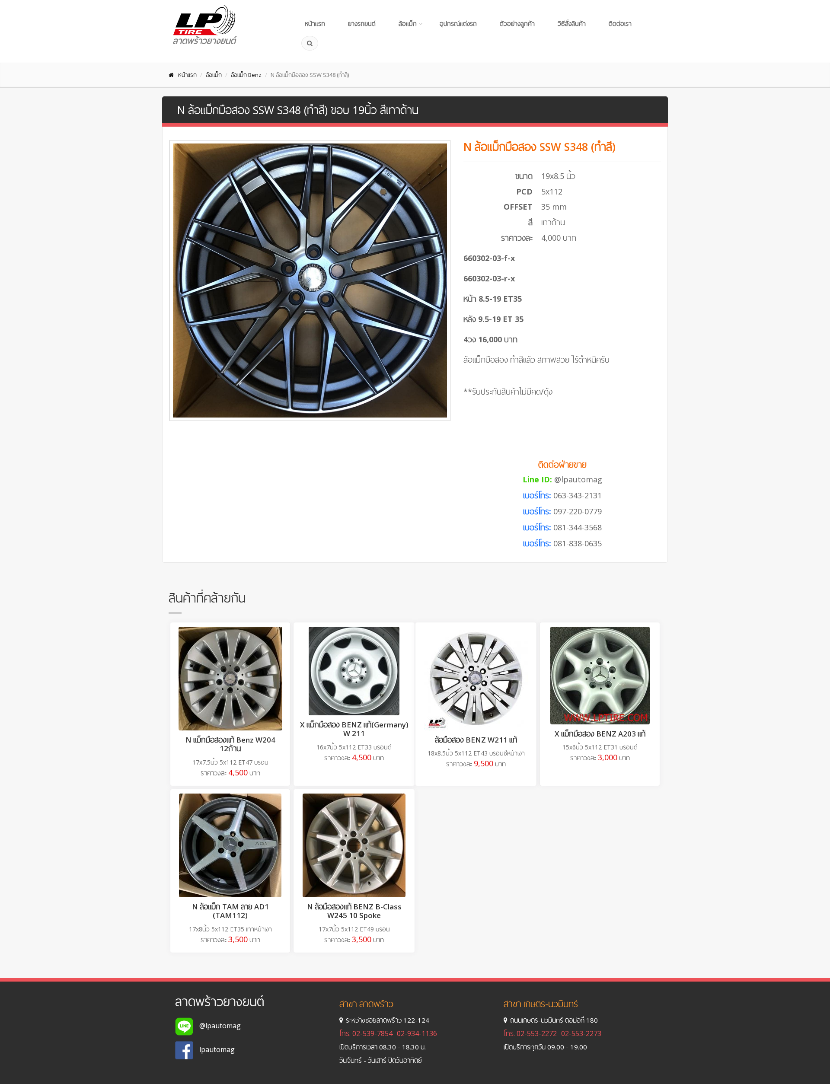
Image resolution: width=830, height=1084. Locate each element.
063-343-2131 (577, 495)
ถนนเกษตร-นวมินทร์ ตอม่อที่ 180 (554, 1020)
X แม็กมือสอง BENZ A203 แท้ (600, 734)
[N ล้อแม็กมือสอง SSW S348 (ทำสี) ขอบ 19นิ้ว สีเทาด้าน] (309, 280)
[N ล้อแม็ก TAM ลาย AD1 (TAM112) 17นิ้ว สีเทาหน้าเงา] (230, 845)
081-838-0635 (577, 543)
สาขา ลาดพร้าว (366, 1004)
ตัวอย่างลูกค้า (517, 23)
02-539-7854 (372, 1033)
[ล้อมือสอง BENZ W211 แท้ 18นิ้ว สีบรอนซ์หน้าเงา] (476, 678)
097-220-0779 (577, 511)
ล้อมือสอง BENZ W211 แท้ (476, 740)
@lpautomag (578, 479)
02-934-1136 (417, 1033)
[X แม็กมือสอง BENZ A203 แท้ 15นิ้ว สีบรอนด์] (599, 675)
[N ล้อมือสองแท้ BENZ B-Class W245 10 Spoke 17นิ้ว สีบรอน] (354, 845)
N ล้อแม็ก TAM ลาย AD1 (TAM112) (230, 911)
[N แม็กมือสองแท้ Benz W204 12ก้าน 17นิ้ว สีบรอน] (230, 678)
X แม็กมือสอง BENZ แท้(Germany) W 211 (354, 729)
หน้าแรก (315, 23)
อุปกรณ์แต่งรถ (458, 23)
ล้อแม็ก (408, 23)
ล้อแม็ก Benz (246, 75)
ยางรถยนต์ (362, 23)
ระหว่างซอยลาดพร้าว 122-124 (387, 1020)
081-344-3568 (577, 527)
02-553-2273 (581, 1033)
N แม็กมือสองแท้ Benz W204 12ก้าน (230, 744)
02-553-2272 (537, 1033)
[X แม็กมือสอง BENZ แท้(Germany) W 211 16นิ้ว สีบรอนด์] (354, 671)
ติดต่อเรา (620, 23)
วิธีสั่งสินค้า (572, 23)
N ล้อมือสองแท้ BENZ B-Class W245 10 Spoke (354, 911)
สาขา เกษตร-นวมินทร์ (541, 1004)
